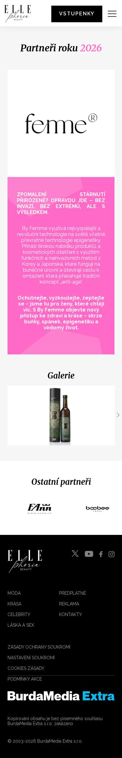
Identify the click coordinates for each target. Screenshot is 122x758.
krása (14, 603)
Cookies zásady (26, 668)
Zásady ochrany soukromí (39, 647)
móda (14, 593)
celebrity (19, 614)
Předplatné (72, 593)
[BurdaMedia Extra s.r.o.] (61, 696)
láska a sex (21, 625)
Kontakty (70, 614)
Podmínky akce (25, 679)
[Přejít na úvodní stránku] (17, 14)
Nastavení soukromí (31, 657)
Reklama (69, 603)
